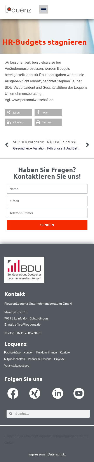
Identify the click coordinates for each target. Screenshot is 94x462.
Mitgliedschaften (14, 359)
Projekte (59, 359)
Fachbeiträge (12, 352)
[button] (43, 9)
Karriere (65, 352)
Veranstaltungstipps (16, 365)
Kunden (28, 352)
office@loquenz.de (28, 324)
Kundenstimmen (46, 352)
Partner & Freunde (39, 359)
